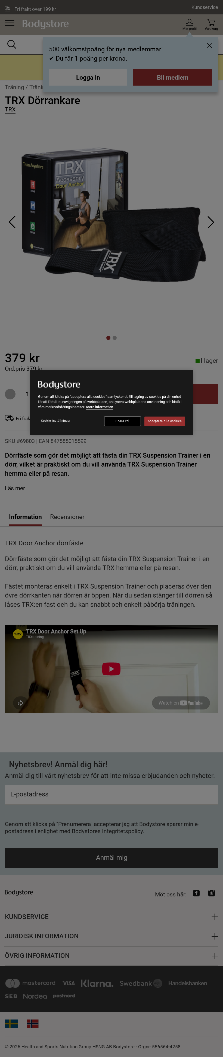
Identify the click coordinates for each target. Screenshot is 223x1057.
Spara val (122, 421)
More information (99, 407)
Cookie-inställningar (56, 421)
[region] (111, 402)
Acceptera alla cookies (165, 421)
